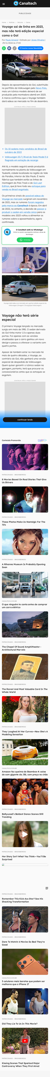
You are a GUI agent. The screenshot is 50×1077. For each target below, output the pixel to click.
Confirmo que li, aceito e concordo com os (26, 52)
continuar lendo (25, 419)
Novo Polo (41, 88)
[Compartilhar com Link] (15, 48)
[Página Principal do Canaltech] (25, 5)
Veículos (20, 22)
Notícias (11, 22)
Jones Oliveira (37, 40)
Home (4, 22)
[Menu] (3, 4)
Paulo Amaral (12, 40)
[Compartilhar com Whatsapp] (4, 48)
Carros (28, 22)
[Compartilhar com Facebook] (9, 48)
